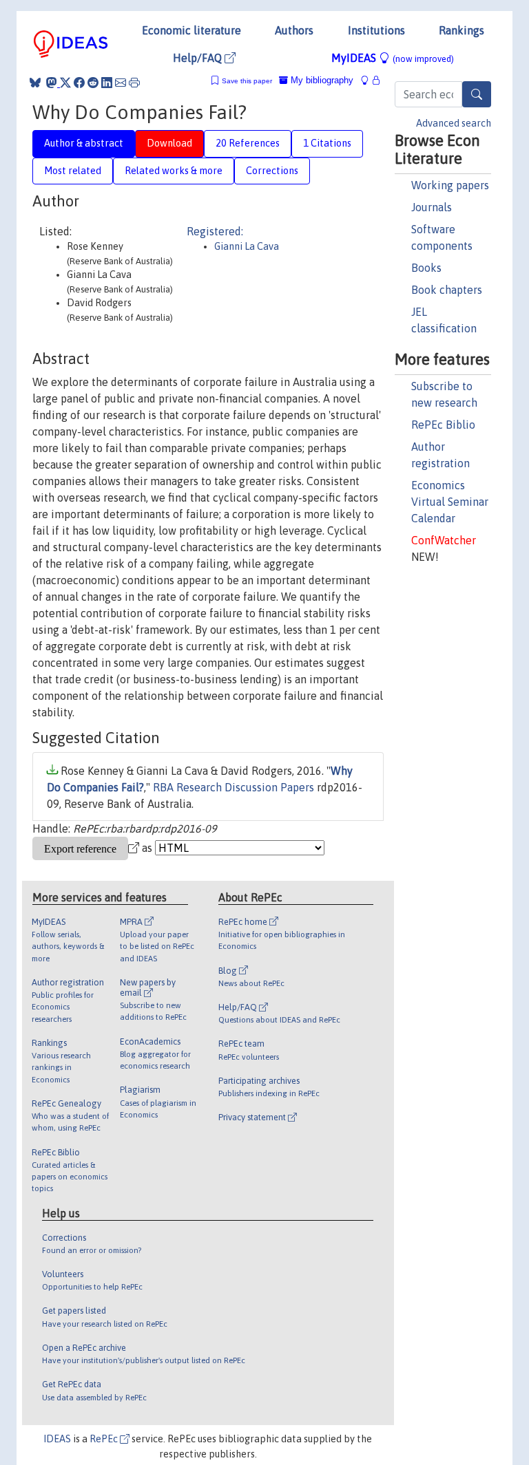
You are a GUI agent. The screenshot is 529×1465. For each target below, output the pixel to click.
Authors (294, 30)
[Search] (476, 94)
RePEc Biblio (443, 424)
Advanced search (453, 123)
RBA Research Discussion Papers (233, 787)
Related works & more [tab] (173, 170)
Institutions (376, 30)
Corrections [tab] (272, 170)
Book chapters (446, 290)
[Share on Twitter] (65, 82)
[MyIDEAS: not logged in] (368, 80)
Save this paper (247, 81)
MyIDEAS (392, 58)
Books (426, 267)
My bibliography (320, 80)
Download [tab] (169, 143)
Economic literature (191, 30)
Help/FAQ (199, 58)
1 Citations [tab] (327, 143)
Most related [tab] (72, 170)
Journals (431, 207)
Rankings (461, 30)
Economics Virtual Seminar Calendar (449, 501)
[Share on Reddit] (92, 82)
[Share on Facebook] (79, 82)
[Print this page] (134, 82)
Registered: (215, 231)
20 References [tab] (248, 143)
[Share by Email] (120, 82)
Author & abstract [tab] (83, 143)
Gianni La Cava (246, 246)
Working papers (450, 185)
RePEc (105, 1438)
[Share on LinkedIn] (106, 82)
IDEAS (57, 1438)
